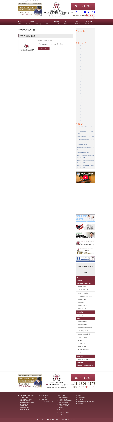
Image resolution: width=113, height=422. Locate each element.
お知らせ (78, 33)
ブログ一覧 (80, 315)
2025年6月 (79, 45)
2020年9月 (79, 81)
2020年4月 (79, 87)
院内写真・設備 (81, 302)
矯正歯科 (80, 340)
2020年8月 (79, 84)
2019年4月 (79, 118)
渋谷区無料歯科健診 (82, 321)
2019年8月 (79, 109)
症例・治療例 (80, 362)
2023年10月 (79, 51)
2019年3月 (79, 121)
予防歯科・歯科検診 (82, 324)
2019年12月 (79, 96)
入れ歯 (79, 353)
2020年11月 (79, 75)
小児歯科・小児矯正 (82, 337)
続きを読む (44, 48)
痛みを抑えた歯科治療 (83, 293)
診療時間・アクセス (82, 305)
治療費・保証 (77, 23)
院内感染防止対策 (82, 299)
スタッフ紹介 (56, 23)
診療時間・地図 (89, 23)
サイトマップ (81, 403)
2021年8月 (79, 66)
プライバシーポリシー (83, 308)
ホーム (21, 23)
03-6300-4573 (84, 12)
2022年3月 (79, 60)
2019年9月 (79, 106)
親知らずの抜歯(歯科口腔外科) (85, 334)
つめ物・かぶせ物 (82, 346)
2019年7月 (79, 112)
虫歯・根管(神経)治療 (83, 331)
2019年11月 (79, 99)
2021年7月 (79, 69)
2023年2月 (79, 54)
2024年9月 (79, 48)
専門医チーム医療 (45, 23)
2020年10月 (79, 78)
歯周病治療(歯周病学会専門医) (85, 327)
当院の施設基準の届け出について (85, 365)
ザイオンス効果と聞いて (82, 144)
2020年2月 (79, 93)
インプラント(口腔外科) (83, 349)
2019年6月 (79, 115)
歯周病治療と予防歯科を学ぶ (83, 152)
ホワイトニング (81, 343)
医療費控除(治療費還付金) (84, 359)
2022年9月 (79, 57)
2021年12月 (79, 63)
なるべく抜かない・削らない (85, 289)
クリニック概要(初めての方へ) (32, 23)
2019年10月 (79, 102)
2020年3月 (79, 90)
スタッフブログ (80, 36)
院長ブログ (79, 39)
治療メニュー (67, 23)
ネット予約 (79, 280)
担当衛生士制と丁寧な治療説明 (85, 296)
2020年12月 (79, 72)
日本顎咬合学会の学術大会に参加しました (85, 136)
